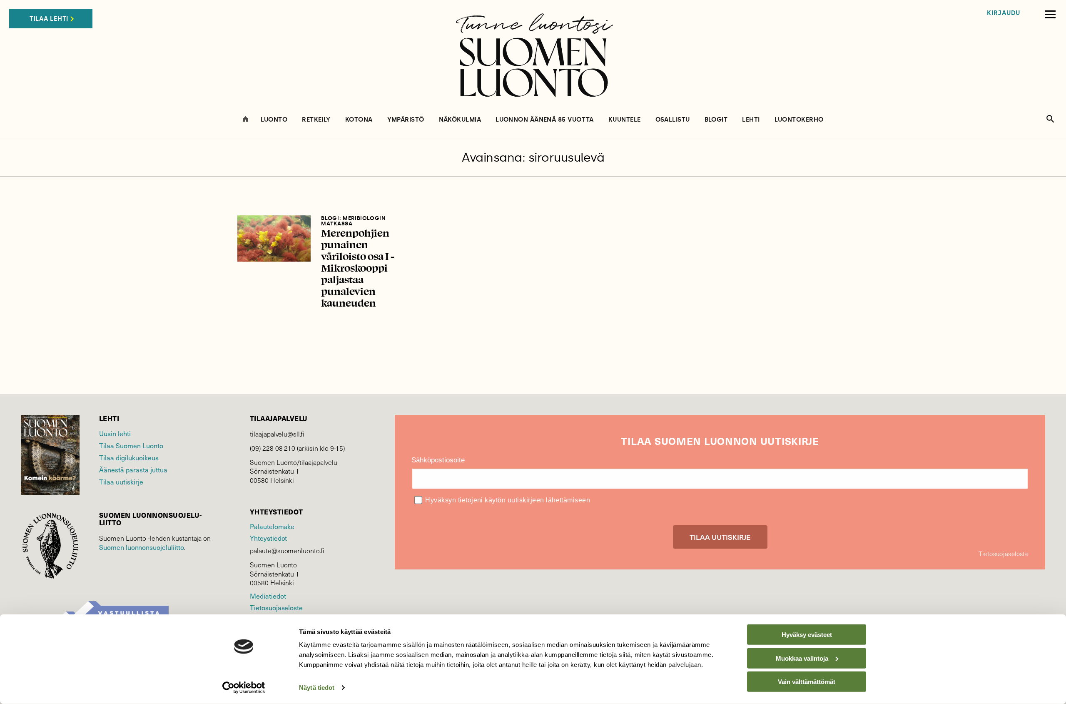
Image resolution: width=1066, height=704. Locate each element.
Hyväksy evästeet (807, 634)
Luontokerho (799, 120)
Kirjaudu (1003, 13)
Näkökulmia (460, 120)
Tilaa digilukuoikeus (129, 457)
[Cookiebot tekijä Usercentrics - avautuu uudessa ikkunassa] (243, 688)
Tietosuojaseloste (276, 607)
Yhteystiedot (268, 538)
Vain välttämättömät (806, 681)
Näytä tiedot (316, 687)
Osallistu (672, 120)
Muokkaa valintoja (802, 658)
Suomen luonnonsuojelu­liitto (141, 547)
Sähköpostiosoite (438, 460)
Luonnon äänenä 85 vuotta (545, 120)
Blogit (716, 120)
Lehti (751, 120)
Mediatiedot (268, 596)
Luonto (274, 120)
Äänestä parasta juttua (133, 469)
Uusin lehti (115, 433)
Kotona (359, 120)
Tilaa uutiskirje (121, 482)
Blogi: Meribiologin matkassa (353, 220)
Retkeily (316, 120)
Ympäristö (405, 120)
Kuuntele (624, 120)
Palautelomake (272, 526)
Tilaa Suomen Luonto (131, 445)
